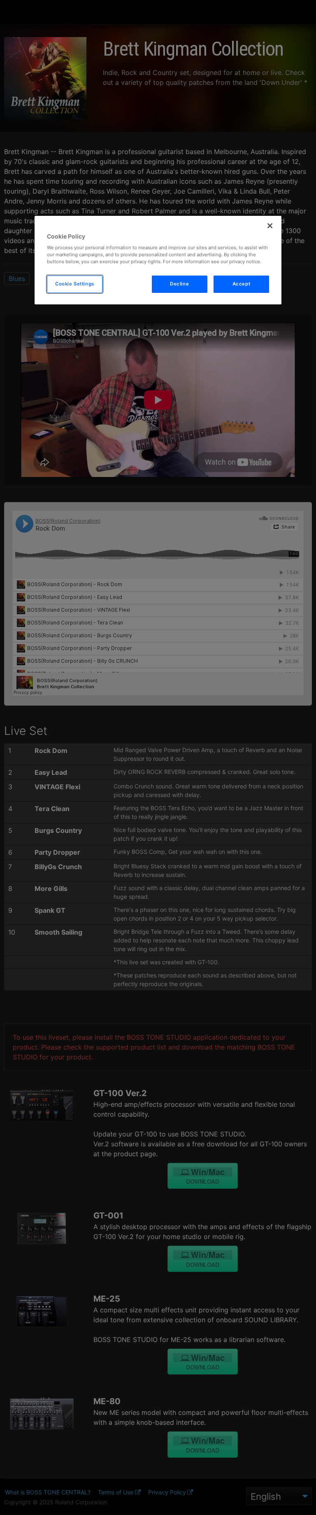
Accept (241, 284)
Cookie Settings (74, 284)
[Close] (270, 226)
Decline (179, 284)
